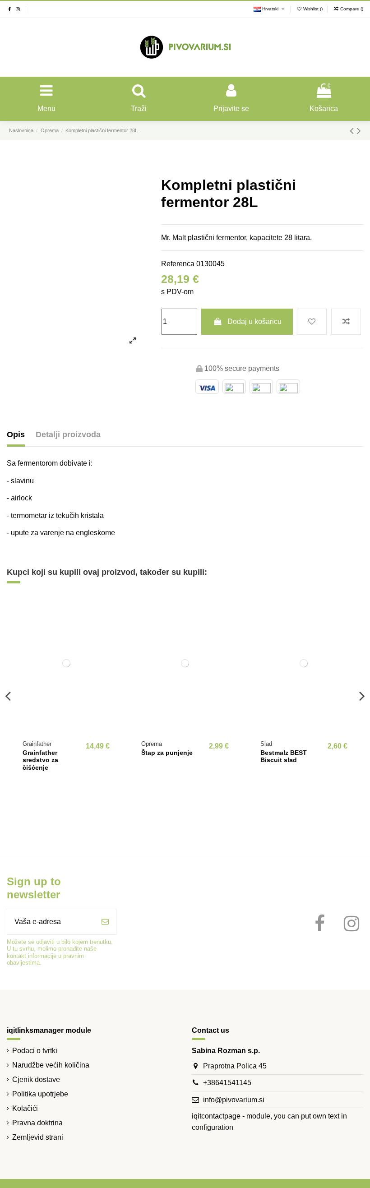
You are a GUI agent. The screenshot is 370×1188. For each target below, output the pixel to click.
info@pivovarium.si (233, 1100)
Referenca (177, 264)
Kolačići (25, 1108)
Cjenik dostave (36, 1079)
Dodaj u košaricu (254, 321)
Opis (16, 434)
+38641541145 (227, 1082)
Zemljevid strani (37, 1137)
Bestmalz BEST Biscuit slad (283, 756)
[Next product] (359, 131)
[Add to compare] (346, 322)
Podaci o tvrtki (34, 1050)
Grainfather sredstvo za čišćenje (40, 760)
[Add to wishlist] (312, 322)
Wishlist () (313, 8)
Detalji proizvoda (68, 434)
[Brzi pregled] (111, 643)
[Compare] (111, 626)
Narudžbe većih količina (50, 1065)
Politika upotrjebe (40, 1094)
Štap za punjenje (167, 752)
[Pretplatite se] (105, 921)
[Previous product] (353, 131)
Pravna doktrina (37, 1123)
